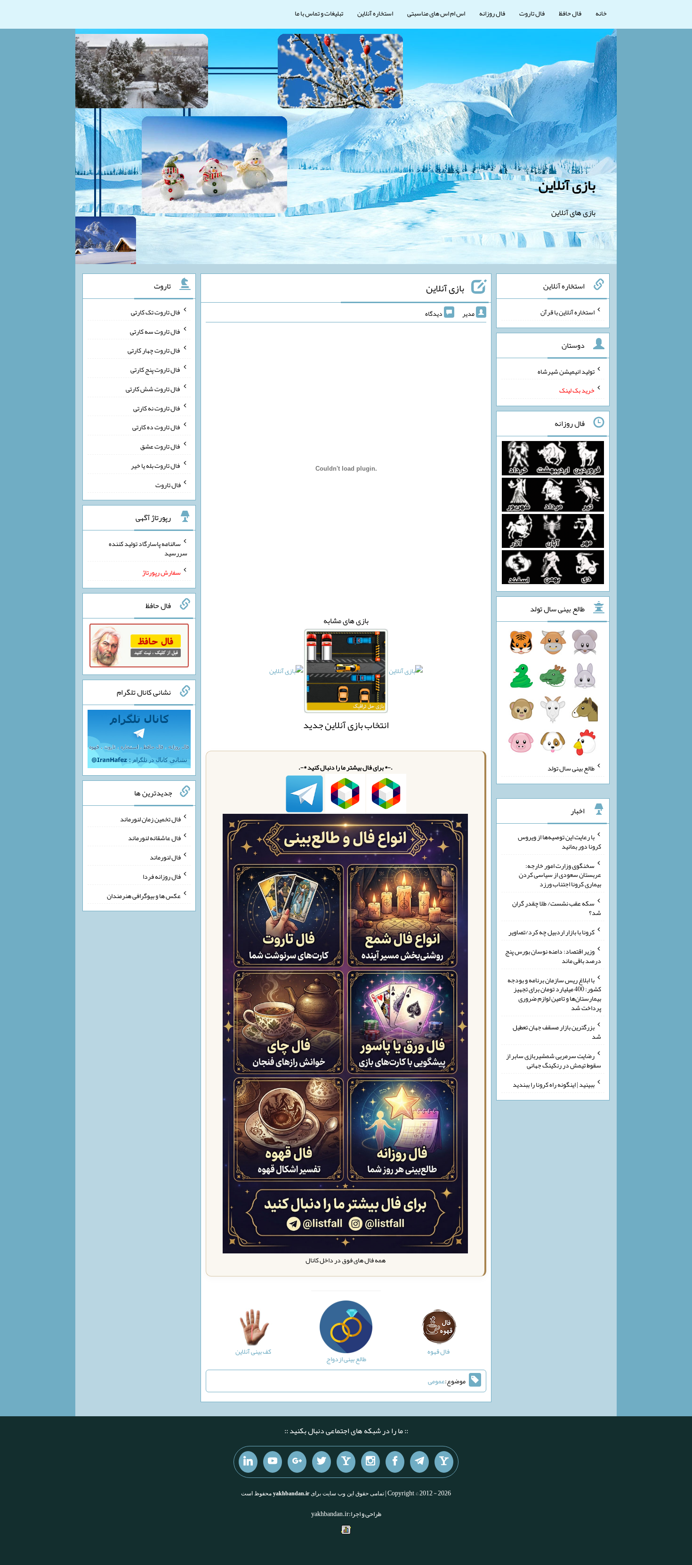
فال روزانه (492, 13)
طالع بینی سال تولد (571, 768)
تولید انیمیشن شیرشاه (566, 370)
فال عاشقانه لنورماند (154, 837)
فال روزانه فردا (162, 876)
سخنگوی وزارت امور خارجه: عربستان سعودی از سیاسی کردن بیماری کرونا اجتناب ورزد (560, 875)
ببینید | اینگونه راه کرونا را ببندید (554, 1084)
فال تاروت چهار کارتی (154, 350)
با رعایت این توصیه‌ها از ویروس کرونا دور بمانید (559, 841)
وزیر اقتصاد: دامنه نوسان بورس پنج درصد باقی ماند (553, 956)
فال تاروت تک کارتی (156, 312)
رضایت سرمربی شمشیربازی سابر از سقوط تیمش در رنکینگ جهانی (553, 1060)
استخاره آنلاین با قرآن (567, 312)
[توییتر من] (321, 1462)
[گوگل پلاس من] (297, 1462)
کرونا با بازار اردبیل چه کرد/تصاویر (551, 932)
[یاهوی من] (444, 1462)
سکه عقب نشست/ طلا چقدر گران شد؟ (556, 908)
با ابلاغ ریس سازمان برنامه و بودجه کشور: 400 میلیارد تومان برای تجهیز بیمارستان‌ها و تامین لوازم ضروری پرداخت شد (554, 993)
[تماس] (346, 1462)
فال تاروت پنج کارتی (155, 369)
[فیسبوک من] (395, 1462)
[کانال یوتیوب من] (272, 1462)
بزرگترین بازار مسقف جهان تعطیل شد (557, 1031)
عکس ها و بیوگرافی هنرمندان (144, 895)
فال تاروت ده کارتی (156, 426)
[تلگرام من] (419, 1462)
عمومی (436, 1381)
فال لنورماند (165, 857)
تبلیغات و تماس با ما (319, 13)
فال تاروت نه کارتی (157, 407)
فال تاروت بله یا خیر (156, 465)
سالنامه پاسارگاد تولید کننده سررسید (148, 548)
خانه (601, 13)
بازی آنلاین (567, 185)
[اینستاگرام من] (370, 1462)
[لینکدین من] (248, 1462)
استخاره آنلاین (375, 13)
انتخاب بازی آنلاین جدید (346, 724)
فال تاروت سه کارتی (155, 330)
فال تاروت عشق (160, 446)
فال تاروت (532, 13)
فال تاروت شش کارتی (153, 388)
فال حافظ (570, 13)
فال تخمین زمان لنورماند (150, 818)
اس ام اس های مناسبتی (436, 13)
